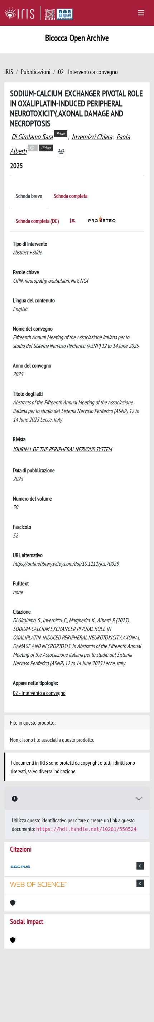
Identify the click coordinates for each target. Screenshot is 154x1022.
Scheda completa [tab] (70, 195)
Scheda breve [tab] (29, 195)
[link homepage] (22, 13)
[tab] (73, 222)
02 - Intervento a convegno (88, 72)
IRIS (8, 72)
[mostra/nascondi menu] (141, 12)
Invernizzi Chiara (92, 136)
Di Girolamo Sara (32, 136)
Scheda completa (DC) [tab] (37, 220)
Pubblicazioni (35, 72)
